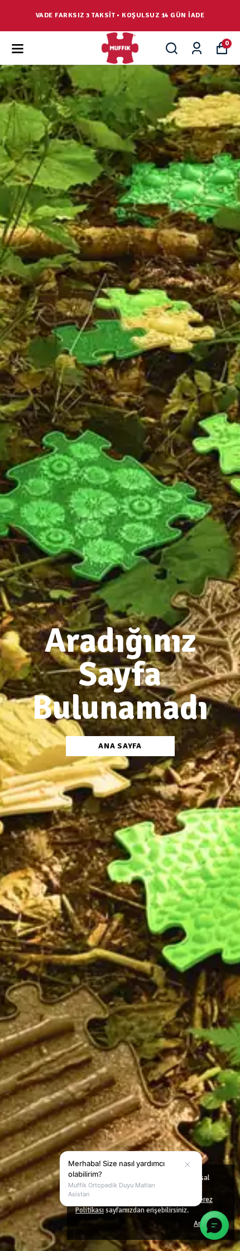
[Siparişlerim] (197, 48)
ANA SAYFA (119, 746)
